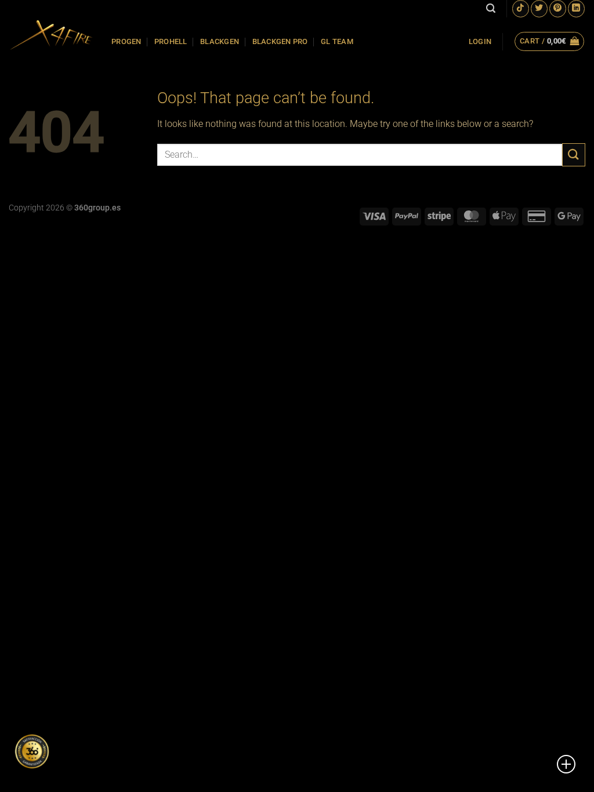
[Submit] (573, 154)
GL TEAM (337, 41)
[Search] (490, 8)
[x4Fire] (51, 35)
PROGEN (126, 41)
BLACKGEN (219, 41)
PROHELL (170, 41)
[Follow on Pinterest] (557, 8)
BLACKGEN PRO (280, 41)
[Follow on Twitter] (539, 8)
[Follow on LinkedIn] (576, 8)
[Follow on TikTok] (520, 8)
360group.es (97, 208)
